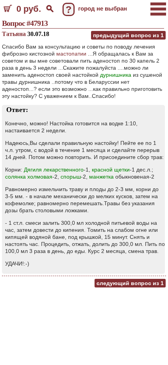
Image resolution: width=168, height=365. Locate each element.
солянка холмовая (28, 176)
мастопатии (71, 54)
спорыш (71, 176)
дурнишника (115, 75)
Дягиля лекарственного (54, 169)
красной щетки (111, 169)
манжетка (101, 176)
